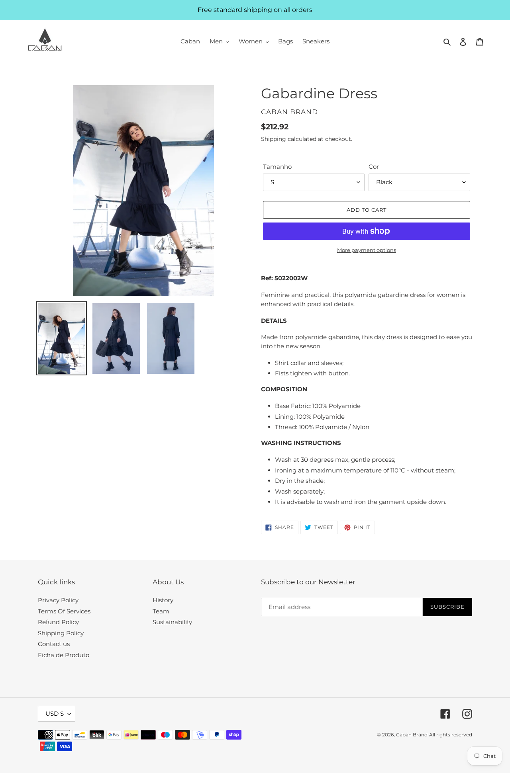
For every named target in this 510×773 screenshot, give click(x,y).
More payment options (366, 250)
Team (161, 611)
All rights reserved (450, 735)
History (163, 600)
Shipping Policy (61, 633)
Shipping (273, 138)
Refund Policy (58, 622)
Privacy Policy (58, 600)
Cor (374, 166)
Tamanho (277, 166)
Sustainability (172, 622)
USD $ (54, 713)
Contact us (54, 644)
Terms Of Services (64, 611)
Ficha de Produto (63, 655)
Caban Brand (412, 735)
